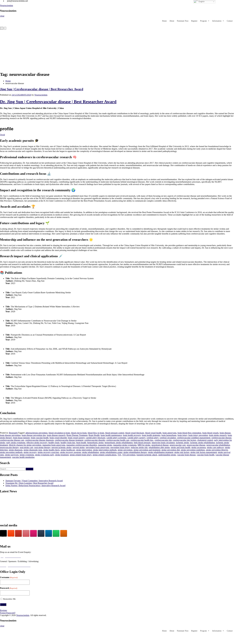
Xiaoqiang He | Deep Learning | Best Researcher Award (29, 483)
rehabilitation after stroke (159, 447)
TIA (119, 455)
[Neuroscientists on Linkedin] (48, 533)
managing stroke (105, 445)
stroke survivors (12, 455)
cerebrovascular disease (221, 438)
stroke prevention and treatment (147, 450)
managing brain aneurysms (53, 445)
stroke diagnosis (15, 450)
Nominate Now (182, 21)
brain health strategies (151, 435)
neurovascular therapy (9, 447)
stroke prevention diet (170, 450)
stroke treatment (62, 455)
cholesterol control (205, 440)
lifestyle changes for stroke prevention (25, 445)
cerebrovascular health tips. (142, 440)
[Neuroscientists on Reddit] (63, 533)
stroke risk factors (181, 452)
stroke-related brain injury (81, 455)
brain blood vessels (210, 433)
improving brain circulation (163, 442)
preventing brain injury (120, 447)
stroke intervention (84, 450)
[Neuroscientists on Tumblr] (41, 533)
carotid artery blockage (95, 438)
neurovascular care (178, 445)
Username (9, 577)
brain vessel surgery (76, 438)
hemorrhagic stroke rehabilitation (119, 442)
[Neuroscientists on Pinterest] (26, 533)
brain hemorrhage (168, 435)
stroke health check (51, 450)
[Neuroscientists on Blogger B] (11, 533)
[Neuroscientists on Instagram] (33, 533)
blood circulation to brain (59, 433)
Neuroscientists (6, 5)
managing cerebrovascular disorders (81, 445)
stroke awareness (198, 447)
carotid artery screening (116, 438)
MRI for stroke (144, 445)
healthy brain (53, 442)
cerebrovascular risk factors (184, 440)
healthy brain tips (68, 442)
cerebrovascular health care (117, 440)
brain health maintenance (111, 435)
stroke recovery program (70, 452)
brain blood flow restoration (189, 433)
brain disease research (56, 435)
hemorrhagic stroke (95, 442)
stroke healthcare (68, 450)
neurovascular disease (196, 445)
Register (194, 21)
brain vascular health (39, 438)
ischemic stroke (182, 442)
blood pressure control (114, 433)
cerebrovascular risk (163, 440)
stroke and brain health (180, 447)
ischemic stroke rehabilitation (202, 442)
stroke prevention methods (11, 452)
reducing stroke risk (139, 447)
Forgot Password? (7, 613)
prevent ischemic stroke (61, 447)
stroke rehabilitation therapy (135, 452)
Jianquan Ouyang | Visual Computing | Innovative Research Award (34, 480)
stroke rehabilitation (90, 452)
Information (216, 21)
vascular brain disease (186, 455)
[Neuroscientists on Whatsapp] (56, 533)
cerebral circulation (168, 438)
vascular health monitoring (23, 457)
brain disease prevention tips (34, 435)
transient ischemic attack (146, 455)
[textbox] (117, 264)
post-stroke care (26, 447)
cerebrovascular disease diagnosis (39, 440)
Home (164, 21)
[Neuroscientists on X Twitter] (3, 533)
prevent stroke (79, 447)
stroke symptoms (27, 455)
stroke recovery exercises (48, 452)
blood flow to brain (96, 433)
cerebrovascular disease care (12, 440)
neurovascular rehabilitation (218, 445)
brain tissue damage (21, 438)
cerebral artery (153, 438)
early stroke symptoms (15, 442)
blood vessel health (153, 433)
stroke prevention (125, 450)
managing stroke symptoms (124, 445)
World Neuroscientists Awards (12, 540)
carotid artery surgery (136, 438)
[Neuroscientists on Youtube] (18, 533)
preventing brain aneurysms (97, 447)
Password (8, 588)
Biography (13, 433)
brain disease (225, 433)
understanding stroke (167, 455)
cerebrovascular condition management (193, 438)
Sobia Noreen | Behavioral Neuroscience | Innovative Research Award (35, 485)
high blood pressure (142, 442)
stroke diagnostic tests (33, 450)
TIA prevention (128, 455)
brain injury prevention (198, 435)
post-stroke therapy (42, 447)
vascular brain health (205, 455)
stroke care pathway (215, 447)
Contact (230, 21)
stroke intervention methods (105, 450)
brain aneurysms (169, 433)
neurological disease (160, 445)
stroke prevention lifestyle (217, 450)
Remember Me (9, 599)
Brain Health (94, 435)
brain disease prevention (10, 435)
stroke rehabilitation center (111, 452)
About (171, 21)
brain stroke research (218, 435)
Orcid (2, 135)
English (201, 2)
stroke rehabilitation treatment (160, 452)
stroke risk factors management (203, 452)
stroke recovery (30, 452)
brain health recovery (132, 435)
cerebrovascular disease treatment (69, 440)
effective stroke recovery (36, 442)
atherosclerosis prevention (36, 433)
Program (203, 21)
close (2, 16)
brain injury (182, 435)
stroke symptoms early (44, 455)
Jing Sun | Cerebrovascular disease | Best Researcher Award (41, 89)
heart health (81, 442)
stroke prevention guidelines (193, 450)
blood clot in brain (79, 433)
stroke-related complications (104, 455)
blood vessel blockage (134, 433)
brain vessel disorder (58, 438)
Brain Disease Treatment (76, 435)
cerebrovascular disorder (94, 440)
